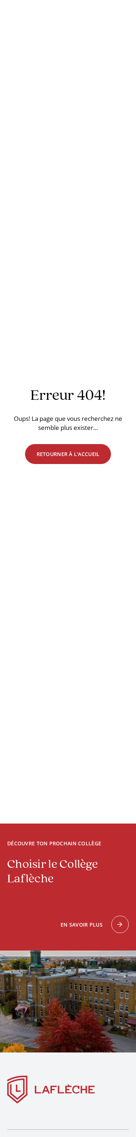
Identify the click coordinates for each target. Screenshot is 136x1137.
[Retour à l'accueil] (51, 1091)
